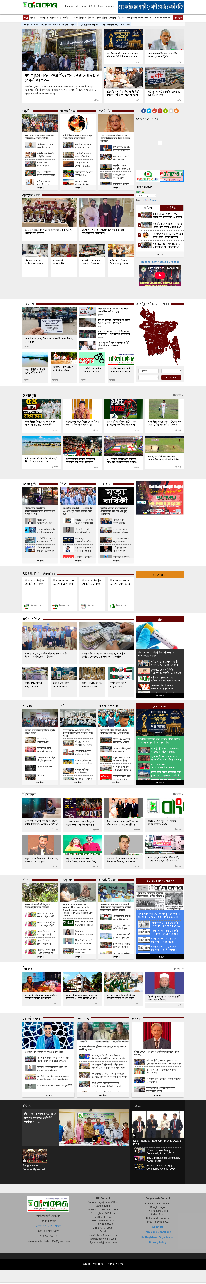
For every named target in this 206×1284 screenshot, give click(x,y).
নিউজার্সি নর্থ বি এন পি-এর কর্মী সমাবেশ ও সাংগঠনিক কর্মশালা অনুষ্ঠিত (92, 261)
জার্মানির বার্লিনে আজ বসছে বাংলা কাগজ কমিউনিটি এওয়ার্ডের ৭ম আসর (123, 55)
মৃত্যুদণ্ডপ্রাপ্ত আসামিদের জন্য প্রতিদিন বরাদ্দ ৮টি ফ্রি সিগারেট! (122, 768)
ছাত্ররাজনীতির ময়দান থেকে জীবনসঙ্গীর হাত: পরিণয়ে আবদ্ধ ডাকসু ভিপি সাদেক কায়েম (166, 758)
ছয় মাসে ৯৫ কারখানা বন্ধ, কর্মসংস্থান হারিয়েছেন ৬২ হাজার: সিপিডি (50, 24)
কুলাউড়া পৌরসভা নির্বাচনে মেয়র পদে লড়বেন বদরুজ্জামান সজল (52, 1068)
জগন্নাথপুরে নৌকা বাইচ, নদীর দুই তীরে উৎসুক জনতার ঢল (41, 460)
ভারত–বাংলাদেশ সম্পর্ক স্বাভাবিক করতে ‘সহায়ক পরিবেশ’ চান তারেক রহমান (46, 173)
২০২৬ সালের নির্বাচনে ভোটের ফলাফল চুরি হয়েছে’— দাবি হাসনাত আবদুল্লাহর (114, 332)
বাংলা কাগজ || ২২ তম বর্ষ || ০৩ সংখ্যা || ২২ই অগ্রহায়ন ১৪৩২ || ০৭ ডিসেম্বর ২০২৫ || (165, 940)
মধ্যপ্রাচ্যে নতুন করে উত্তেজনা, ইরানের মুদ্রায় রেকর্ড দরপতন (62, 77)
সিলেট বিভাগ (79, 17)
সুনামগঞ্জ (83, 1018)
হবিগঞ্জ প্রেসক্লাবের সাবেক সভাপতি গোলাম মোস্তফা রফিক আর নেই (156, 1053)
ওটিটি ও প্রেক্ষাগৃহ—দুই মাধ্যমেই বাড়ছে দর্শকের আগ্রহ (163, 822)
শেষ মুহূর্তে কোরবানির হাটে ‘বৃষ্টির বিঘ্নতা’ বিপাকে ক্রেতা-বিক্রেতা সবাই (122, 927)
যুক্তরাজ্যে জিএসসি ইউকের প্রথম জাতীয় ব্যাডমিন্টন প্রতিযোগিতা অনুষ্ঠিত (49, 231)
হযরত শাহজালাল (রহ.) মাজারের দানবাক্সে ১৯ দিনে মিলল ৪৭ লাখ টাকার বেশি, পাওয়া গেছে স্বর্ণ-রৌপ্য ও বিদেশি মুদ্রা (82, 997)
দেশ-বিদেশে (136, 62)
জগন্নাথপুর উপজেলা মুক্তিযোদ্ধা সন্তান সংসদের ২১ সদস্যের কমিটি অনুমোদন (102, 1048)
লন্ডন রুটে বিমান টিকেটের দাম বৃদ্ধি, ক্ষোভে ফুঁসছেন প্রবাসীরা (166, 773)
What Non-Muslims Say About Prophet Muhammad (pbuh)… (84, 923)
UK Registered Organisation (157, 1237)
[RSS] (176, 110)
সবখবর (40, 187)
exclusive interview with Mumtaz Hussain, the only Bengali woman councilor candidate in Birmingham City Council (78, 910)
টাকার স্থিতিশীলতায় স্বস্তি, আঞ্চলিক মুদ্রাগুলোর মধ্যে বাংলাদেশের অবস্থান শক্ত (34, 684)
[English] (140, 192)
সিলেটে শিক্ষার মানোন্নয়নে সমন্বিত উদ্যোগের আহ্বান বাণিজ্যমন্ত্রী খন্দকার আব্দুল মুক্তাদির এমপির (41, 997)
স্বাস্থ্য (160, 619)
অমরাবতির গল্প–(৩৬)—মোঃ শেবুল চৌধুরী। (46, 951)
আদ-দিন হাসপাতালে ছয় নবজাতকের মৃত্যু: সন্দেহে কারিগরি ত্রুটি (163, 687)
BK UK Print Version (160, 17)
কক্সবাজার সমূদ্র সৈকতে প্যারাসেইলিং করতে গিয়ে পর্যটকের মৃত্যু (113, 310)
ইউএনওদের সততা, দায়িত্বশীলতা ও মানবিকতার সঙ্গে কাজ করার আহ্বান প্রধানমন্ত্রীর (46, 182)
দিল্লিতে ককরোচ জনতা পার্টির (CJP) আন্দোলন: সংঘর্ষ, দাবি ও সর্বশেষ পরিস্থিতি (84, 173)
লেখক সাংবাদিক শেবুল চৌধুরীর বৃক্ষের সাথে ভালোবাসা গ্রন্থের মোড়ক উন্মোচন (46, 759)
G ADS (159, 574)
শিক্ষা (90, 17)
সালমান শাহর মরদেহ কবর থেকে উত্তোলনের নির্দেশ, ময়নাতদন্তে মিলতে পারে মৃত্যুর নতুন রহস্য (122, 859)
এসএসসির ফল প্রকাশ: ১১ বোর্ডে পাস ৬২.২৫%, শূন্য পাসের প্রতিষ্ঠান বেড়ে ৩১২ (78, 511)
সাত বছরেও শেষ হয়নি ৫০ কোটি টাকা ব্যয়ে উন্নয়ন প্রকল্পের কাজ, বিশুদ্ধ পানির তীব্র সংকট (122, 936)
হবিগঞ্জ (136, 1018)
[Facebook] (143, 110)
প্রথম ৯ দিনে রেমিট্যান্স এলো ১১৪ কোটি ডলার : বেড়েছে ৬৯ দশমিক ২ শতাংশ (103, 655)
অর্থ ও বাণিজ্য (101, 17)
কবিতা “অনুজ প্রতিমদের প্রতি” (43, 740)
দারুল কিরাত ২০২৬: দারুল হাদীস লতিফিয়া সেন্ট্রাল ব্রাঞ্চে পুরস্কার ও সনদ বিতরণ (78, 733)
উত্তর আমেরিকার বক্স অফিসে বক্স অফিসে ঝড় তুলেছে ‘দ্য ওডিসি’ (122, 823)
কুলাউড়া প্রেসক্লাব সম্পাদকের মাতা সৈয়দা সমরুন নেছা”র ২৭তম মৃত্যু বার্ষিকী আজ (114, 511)
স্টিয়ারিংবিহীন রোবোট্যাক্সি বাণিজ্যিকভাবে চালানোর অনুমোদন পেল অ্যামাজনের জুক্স (40, 511)
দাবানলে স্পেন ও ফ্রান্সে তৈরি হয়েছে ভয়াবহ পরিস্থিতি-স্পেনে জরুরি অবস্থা (84, 164)
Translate (153, 200)
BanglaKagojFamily (136, 17)
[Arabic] (137, 192)
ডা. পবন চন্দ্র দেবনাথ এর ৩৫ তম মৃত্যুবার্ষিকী (54, 1085)
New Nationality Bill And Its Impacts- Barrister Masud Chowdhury (84, 941)
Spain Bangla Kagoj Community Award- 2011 (157, 1141)
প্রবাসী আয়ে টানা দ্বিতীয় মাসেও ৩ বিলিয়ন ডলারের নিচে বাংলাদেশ (63, 684)
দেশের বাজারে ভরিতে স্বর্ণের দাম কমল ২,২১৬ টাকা (92, 684)
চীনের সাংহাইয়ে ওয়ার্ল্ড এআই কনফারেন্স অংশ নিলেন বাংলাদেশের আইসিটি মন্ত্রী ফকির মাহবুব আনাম (46, 530)
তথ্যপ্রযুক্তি (29, 483)
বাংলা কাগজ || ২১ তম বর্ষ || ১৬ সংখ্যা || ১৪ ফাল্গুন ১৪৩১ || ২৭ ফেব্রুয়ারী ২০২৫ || (35, 581)
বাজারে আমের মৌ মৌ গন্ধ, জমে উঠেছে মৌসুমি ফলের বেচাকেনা (37, 906)
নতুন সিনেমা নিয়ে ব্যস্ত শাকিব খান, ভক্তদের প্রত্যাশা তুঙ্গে (41, 859)
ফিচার (26, 879)
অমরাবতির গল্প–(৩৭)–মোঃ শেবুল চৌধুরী (44, 942)
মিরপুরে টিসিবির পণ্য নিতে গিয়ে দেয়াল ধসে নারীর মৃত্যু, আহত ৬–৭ (114, 321)
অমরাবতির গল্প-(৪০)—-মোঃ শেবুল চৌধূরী (45, 915)
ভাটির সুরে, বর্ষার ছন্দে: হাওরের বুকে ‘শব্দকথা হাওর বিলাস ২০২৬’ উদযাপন (45, 749)
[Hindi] (143, 192)
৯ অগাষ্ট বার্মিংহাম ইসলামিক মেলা (82, 771)
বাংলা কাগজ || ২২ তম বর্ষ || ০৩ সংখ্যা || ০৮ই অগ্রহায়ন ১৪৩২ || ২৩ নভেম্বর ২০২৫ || (165, 948)
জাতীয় (179, 62)
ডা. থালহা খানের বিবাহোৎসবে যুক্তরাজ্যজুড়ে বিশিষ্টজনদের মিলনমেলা (103, 231)
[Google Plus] (154, 110)
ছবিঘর (26, 1105)
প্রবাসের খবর (55, 17)
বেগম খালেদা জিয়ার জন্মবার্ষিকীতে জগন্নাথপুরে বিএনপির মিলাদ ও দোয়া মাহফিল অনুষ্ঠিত (106, 1084)
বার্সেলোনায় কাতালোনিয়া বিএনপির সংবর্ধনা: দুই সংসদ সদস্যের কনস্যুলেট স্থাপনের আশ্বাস (63, 261)
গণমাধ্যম (104, 483)
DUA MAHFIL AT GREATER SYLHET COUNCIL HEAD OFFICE (84, 951)
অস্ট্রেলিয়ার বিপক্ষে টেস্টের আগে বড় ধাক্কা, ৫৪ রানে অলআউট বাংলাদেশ (40, 423)
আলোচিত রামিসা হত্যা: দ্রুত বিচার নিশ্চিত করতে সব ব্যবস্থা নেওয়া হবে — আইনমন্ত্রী (122, 777)
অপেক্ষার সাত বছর (44, 766)
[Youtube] (160, 110)
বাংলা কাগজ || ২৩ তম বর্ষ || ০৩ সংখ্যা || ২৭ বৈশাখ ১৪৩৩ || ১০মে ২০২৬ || (165, 924)
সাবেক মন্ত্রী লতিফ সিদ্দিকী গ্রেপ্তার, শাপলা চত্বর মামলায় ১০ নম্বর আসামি (114, 731)
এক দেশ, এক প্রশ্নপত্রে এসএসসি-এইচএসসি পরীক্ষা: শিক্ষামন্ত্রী (84, 549)
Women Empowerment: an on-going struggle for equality (84, 932)
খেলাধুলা (112, 17)
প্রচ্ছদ (26, 17)
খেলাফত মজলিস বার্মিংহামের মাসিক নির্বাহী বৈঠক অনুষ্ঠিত (35, 261)
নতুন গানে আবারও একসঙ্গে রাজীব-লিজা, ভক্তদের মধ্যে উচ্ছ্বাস (82, 859)
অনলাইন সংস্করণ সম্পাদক (48, 1226)
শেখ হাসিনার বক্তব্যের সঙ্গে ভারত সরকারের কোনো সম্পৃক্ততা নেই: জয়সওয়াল (121, 148)
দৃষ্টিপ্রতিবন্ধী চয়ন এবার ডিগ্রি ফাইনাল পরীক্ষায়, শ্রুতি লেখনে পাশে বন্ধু (84, 521)
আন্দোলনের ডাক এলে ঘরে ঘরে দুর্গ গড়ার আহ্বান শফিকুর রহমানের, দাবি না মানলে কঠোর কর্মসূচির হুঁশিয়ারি (115, 907)
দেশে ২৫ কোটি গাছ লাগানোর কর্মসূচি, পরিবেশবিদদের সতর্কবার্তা (114, 344)
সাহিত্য (27, 705)
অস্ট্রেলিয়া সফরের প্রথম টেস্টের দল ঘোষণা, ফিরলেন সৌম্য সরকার (164, 423)
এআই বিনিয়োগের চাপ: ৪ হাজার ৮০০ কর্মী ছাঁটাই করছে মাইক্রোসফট (46, 540)
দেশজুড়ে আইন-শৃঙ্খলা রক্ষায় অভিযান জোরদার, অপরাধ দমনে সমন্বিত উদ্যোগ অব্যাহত (122, 749)
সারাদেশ (28, 303)
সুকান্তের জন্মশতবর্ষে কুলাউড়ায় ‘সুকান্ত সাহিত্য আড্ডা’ (40, 731)
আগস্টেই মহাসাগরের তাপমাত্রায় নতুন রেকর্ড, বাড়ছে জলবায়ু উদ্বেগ (77, 136)
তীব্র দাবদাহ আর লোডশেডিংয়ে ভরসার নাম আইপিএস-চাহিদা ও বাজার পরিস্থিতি (45, 549)
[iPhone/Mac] (171, 110)
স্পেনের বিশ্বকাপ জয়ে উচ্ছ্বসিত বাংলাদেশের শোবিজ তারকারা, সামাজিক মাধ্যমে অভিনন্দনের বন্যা (82, 823)
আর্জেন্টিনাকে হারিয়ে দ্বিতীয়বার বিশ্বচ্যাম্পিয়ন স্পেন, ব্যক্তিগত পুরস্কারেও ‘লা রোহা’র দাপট (80, 460)
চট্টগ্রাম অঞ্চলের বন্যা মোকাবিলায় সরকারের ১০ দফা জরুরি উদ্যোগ (120, 369)
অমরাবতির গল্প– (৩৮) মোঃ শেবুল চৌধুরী (46, 933)
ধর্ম (62, 705)
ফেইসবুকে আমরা (147, 118)
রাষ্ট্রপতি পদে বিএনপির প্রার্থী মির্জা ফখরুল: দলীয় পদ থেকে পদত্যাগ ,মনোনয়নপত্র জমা (123, 93)
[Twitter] (149, 110)
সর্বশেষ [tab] (148, 208)
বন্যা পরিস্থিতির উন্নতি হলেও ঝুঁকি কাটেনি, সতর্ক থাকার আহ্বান (35, 371)
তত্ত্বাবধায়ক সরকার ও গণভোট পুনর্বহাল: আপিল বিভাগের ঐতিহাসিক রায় (121, 759)
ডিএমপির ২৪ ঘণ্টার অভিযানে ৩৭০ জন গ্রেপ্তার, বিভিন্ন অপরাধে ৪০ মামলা (91, 369)
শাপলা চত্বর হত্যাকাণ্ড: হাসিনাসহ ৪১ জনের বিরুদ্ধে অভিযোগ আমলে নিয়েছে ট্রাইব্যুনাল (121, 740)
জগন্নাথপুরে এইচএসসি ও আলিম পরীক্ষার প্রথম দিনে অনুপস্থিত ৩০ (83, 540)
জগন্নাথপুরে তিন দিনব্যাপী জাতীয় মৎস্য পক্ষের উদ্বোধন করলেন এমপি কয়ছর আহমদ (109, 1066)
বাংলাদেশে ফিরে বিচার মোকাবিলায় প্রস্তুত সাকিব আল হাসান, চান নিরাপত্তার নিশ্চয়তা (82, 423)
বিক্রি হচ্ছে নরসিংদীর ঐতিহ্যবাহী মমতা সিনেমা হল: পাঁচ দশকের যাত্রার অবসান (163, 859)
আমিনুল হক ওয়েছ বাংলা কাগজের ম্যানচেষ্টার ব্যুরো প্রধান (122, 549)
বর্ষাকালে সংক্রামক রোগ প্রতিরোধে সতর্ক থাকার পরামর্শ (165, 679)
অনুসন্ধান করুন (171, 377)
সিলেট (27, 968)
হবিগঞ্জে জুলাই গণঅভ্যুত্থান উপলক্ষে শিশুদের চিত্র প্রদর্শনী (160, 1089)
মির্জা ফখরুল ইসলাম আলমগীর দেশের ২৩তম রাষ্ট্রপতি (162, 55)
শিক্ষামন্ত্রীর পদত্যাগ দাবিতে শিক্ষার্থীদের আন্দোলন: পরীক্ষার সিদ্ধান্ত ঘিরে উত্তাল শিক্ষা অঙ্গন (82, 530)
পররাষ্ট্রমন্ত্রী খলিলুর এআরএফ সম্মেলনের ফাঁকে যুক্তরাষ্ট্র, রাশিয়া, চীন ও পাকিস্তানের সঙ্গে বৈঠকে (166, 750)
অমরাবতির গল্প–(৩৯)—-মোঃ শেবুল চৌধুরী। (46, 924)
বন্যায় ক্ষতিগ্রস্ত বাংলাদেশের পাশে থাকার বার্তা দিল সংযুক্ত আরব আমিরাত (83, 182)
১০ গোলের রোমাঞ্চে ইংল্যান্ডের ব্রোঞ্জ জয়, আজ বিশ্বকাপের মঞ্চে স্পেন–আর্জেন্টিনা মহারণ (122, 460)
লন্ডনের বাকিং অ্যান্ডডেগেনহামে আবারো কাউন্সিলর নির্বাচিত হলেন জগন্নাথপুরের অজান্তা (163, 766)
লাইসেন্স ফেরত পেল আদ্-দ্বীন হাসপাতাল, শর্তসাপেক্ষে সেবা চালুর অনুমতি (165, 663)
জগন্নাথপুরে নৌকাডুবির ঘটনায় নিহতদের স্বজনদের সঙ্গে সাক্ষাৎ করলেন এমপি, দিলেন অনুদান (109, 1075)
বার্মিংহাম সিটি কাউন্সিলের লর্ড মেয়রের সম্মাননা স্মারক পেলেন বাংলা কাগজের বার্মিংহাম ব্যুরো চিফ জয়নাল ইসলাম (122, 521)
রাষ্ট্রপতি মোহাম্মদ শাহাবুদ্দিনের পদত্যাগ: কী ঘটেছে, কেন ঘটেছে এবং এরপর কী (122, 167)
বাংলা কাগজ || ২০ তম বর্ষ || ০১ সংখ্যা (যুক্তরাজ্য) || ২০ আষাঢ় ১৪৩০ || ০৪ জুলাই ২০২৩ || (92, 581)
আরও (159, 695)
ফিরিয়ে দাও (41, 775)
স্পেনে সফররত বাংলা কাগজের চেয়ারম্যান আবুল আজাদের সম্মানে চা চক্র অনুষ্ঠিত (122, 530)
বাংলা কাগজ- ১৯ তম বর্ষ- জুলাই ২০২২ (120, 581)
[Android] (165, 110)
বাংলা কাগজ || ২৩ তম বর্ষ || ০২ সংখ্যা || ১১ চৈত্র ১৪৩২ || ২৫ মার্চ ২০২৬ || (165, 932)
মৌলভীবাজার (31, 1018)
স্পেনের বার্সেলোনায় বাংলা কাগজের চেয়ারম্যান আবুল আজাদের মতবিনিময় (121, 540)
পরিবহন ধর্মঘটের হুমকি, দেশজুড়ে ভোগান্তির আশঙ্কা (164, 93)
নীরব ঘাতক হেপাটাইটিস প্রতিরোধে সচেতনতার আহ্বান (156, 653)
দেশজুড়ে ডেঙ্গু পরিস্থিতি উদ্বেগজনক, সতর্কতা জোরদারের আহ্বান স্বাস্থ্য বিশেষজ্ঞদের (166, 671)
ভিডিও (137, 1106)
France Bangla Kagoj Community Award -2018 (160, 1151)
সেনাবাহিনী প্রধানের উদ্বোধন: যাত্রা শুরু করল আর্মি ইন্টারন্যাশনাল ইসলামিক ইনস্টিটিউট (83, 752)
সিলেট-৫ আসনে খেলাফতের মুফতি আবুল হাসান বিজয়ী (164, 998)
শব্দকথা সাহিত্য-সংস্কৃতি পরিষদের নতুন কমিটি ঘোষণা (161, 1071)
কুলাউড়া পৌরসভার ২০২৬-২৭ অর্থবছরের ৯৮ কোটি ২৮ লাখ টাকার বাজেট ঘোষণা (53, 1077)
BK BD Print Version (160, 880)
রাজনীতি (66, 17)
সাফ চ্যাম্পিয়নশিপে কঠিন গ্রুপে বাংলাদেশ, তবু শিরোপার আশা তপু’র (121, 423)
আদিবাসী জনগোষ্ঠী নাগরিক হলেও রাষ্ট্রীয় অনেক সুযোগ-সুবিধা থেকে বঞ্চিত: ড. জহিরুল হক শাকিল (53, 1059)
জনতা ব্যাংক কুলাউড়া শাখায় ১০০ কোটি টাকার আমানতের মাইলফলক (46, 655)
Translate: (144, 186)
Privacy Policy (157, 1242)
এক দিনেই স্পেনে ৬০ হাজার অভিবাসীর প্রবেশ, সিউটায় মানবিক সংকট (84, 155)
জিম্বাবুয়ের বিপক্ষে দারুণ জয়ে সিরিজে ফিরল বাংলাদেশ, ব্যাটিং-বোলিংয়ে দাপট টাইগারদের (163, 458)
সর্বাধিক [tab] (171, 208)
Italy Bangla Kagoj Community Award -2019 (163, 1159)
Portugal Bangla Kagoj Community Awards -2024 (160, 1167)
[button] (64, 1134)
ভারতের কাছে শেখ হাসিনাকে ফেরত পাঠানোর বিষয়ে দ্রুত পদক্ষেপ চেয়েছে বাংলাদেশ (115, 138)
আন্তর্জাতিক (44, 17)
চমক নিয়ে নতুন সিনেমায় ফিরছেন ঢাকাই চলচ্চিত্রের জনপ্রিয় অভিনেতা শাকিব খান (41, 822)
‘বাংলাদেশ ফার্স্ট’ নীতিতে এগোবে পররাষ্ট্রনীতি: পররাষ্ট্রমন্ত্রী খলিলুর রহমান (122, 176)
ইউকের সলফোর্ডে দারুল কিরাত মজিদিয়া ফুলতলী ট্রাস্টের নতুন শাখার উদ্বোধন (83, 743)
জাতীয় (33, 17)
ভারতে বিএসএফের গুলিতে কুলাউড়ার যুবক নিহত (44, 1051)
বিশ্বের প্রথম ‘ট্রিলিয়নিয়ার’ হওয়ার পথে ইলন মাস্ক (45, 521)
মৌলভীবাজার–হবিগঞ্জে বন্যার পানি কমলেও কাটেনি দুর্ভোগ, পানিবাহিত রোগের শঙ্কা (122, 917)
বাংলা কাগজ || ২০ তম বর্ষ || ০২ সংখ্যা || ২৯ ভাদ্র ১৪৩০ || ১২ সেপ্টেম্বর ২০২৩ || (63, 581)
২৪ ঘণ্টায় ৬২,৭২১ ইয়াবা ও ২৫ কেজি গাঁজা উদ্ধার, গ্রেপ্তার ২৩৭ (105, 24)
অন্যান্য (177, 17)
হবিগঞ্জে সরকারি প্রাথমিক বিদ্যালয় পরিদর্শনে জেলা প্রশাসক (163, 1080)
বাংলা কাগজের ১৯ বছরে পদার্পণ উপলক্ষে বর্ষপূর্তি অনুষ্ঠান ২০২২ (40, 1118)
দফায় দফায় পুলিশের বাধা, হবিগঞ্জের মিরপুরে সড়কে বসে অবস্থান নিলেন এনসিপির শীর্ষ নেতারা (121, 157)
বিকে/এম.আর (36, 605)
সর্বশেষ (160, 254)
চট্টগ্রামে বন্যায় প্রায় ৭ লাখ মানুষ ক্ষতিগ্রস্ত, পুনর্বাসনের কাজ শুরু (63, 368)
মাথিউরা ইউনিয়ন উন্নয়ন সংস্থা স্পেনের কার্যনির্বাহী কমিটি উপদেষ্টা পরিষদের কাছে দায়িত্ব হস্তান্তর (119, 261)
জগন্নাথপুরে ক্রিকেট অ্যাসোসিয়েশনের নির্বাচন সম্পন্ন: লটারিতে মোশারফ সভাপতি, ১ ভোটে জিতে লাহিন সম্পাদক (108, 1057)
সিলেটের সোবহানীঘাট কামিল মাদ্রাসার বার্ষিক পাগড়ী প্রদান (121, 996)
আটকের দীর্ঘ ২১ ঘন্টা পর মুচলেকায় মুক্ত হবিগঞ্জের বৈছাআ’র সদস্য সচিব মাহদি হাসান (163, 1062)
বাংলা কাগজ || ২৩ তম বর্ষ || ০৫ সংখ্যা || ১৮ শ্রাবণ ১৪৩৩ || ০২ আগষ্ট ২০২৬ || (159, 914)
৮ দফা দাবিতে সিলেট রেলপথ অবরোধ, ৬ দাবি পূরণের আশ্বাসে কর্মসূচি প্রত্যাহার (121, 945)
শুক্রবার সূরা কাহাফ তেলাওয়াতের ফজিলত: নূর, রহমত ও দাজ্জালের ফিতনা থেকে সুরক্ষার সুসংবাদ (84, 762)
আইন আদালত (108, 705)
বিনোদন (121, 17)
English (66, 879)
